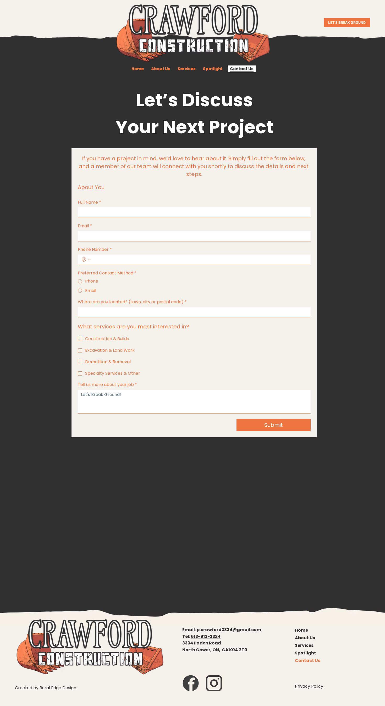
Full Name (89, 202)
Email (85, 226)
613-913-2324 (206, 636)
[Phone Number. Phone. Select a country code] (86, 259)
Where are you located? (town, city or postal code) (132, 302)
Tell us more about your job (107, 385)
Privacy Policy (309, 686)
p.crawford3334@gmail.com (229, 630)
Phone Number (95, 249)
